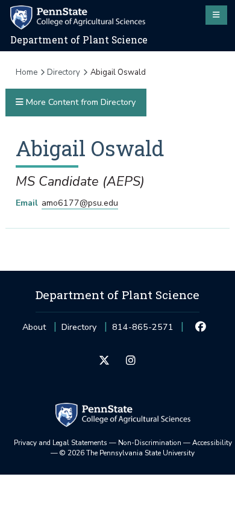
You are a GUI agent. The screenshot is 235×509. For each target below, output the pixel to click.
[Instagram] (130, 361)
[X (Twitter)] (104, 361)
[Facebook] (201, 327)
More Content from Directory (80, 102)
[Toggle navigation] (216, 15)
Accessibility (212, 442)
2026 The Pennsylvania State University (127, 453)
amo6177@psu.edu (80, 203)
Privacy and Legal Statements (60, 442)
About (34, 327)
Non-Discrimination (149, 442)
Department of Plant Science (79, 40)
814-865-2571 (143, 330)
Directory (63, 72)
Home (26, 72)
